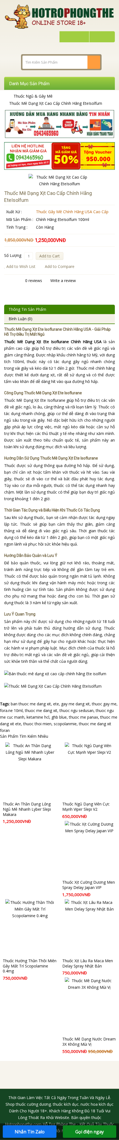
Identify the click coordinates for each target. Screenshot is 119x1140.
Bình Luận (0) (20, 318)
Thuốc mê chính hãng (95, 368)
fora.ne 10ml (11, 710)
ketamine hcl (38, 717)
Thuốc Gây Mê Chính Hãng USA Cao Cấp (72, 211)
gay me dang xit (75, 703)
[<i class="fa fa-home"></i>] (5, 96)
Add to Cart (49, 256)
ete (56, 703)
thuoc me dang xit (41, 710)
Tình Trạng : (16, 227)
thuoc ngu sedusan (77, 710)
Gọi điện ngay (89, 1132)
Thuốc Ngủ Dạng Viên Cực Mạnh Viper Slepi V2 (86, 806)
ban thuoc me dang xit (31, 703)
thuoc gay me (104, 703)
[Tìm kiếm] (93, 62)
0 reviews (33, 280)
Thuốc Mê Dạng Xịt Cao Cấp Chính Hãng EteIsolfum (55, 103)
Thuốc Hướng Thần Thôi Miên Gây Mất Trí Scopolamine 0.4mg (29, 966)
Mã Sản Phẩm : (19, 219)
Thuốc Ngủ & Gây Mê (33, 96)
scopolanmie (65, 723)
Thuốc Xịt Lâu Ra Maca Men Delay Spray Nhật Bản (87, 963)
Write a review (63, 280)
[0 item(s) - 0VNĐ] (101, 36)
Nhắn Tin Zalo (30, 1132)
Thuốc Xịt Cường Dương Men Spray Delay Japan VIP (88, 885)
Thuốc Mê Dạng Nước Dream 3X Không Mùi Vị (89, 1041)
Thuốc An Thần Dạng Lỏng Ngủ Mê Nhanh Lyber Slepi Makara (27, 809)
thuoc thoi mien (37, 723)
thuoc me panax (83, 717)
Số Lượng (12, 255)
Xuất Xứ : (14, 211)
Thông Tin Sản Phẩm (27, 309)
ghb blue (59, 717)
